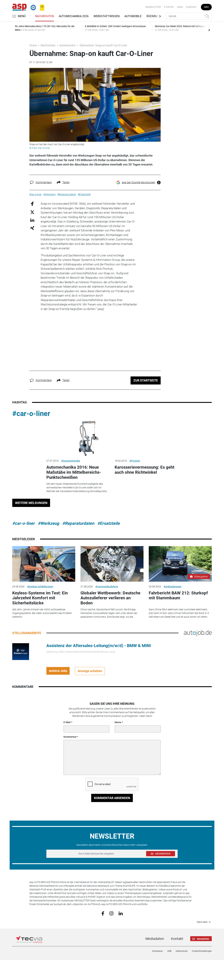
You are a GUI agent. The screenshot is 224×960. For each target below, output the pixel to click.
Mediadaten (154, 939)
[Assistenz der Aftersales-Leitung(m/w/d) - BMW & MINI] (20, 651)
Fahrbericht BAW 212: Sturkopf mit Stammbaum (178, 596)
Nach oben (202, 922)
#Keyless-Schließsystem (40, 586)
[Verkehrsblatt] (40, 6)
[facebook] (103, 913)
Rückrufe (153, 16)
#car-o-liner (31, 414)
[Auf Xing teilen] (32, 228)
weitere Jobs (58, 671)
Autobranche (67, 45)
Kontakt (191, 7)
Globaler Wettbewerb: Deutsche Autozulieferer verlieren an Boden (110, 598)
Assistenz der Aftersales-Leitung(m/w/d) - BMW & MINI (98, 645)
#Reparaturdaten (78, 523)
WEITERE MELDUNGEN (31, 503)
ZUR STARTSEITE (145, 380)
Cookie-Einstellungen (202, 951)
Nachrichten (44, 16)
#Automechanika (70, 460)
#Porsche (135, 460)
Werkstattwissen (106, 16)
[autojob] (198, 632)
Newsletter (153, 7)
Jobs (180, 7)
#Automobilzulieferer (106, 586)
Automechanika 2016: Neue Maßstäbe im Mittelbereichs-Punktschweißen (73, 472)
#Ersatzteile (108, 523)
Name (118, 722)
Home (33, 45)
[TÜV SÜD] (32, 6)
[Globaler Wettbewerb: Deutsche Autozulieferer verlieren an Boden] (112, 564)
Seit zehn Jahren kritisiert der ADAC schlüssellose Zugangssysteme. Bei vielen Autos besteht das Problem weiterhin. (42, 613)
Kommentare (44, 182)
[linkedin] (121, 913)
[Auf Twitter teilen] (32, 212)
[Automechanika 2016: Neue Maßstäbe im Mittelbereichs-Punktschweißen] (77, 438)
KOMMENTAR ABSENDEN (112, 798)
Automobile (133, 16)
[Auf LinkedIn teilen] (32, 220)
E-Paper (169, 7)
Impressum (157, 951)
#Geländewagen (172, 586)
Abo (206, 7)
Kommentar (70, 736)
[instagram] (111, 913)
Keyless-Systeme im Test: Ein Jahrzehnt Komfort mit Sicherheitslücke (40, 598)
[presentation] (209, 30)
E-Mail (67, 722)
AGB (169, 951)
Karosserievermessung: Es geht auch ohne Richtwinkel (144, 470)
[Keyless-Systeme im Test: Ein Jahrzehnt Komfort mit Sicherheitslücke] (43, 564)
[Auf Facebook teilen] (32, 203)
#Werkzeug (48, 523)
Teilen (66, 182)
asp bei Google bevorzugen (138, 182)
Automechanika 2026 (74, 16)
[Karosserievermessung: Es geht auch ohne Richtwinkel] (146, 438)
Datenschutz (182, 951)
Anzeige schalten (90, 671)
